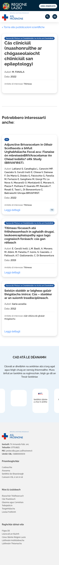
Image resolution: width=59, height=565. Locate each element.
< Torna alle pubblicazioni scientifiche (23, 27)
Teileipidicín (7, 505)
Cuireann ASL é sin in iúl (12, 477)
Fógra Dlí (6, 531)
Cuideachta (7, 467)
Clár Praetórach (8, 499)
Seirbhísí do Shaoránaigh (13, 474)
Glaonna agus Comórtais (12, 502)
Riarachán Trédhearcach (13, 496)
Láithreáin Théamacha (12, 543)
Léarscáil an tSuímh (10, 534)
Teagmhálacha (8, 509)
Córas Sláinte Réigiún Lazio (14, 537)
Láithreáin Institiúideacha (13, 540)
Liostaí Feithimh (9, 512)
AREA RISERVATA (48, 6)
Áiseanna (6, 471)
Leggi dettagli (12, 210)
